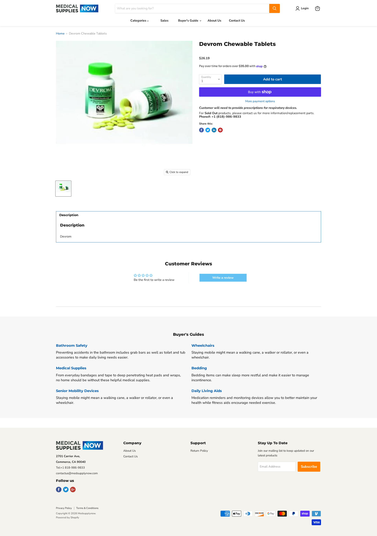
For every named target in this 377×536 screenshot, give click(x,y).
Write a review (223, 278)
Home (60, 33)
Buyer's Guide (188, 20)
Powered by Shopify (67, 517)
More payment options (260, 101)
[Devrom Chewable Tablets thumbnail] (63, 188)
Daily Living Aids (206, 391)
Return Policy (199, 451)
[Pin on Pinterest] (220, 130)
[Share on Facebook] (201, 130)
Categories (138, 20)
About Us (214, 20)
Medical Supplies (71, 368)
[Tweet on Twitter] (207, 130)
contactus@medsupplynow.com (77, 473)
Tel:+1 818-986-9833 (70, 468)
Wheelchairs (202, 345)
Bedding (199, 368)
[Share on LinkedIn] (214, 130)
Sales (164, 20)
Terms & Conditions (87, 508)
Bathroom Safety (71, 345)
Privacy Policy (64, 508)
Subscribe (309, 466)
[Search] (274, 8)
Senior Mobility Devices (77, 391)
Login (305, 8)
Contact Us (237, 20)
